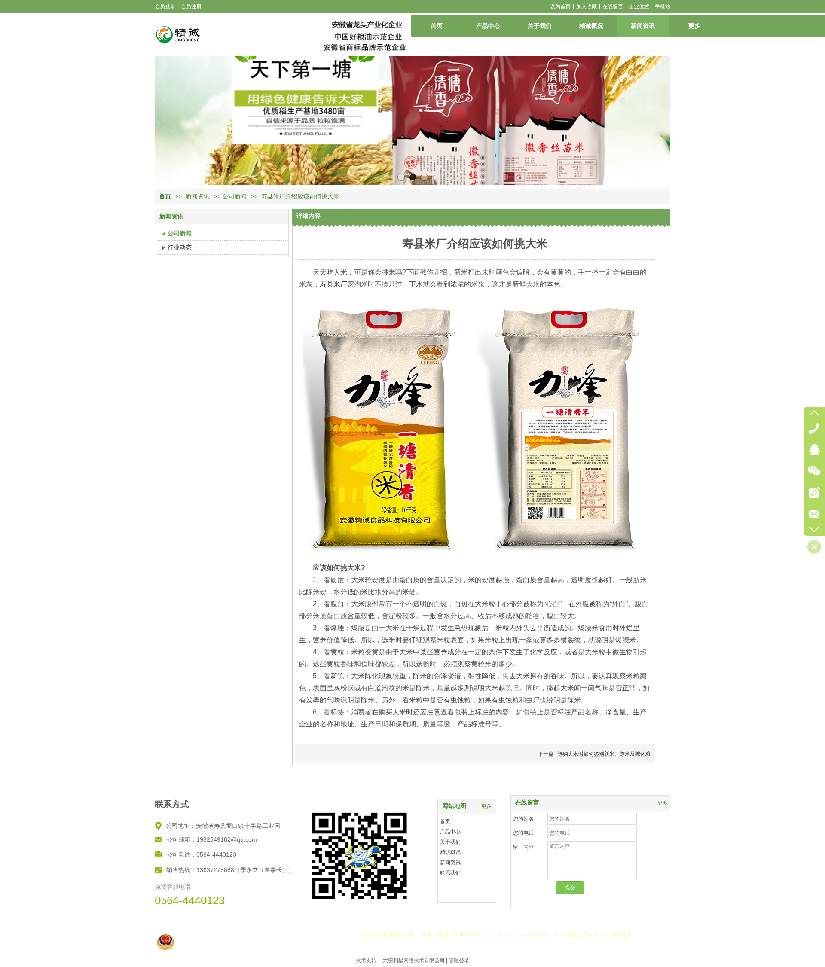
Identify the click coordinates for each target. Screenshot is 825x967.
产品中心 (450, 832)
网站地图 (454, 806)
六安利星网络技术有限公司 (414, 961)
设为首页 (560, 6)
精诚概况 (450, 852)
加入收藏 (586, 6)
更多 (662, 802)
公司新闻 (235, 196)
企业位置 (639, 6)
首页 (165, 196)
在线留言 (612, 6)
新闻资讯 (198, 196)
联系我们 (450, 873)
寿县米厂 (333, 284)
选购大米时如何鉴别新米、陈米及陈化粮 (604, 754)
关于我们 (450, 842)
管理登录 (459, 961)
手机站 (662, 6)
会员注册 (191, 6)
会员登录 (165, 6)
